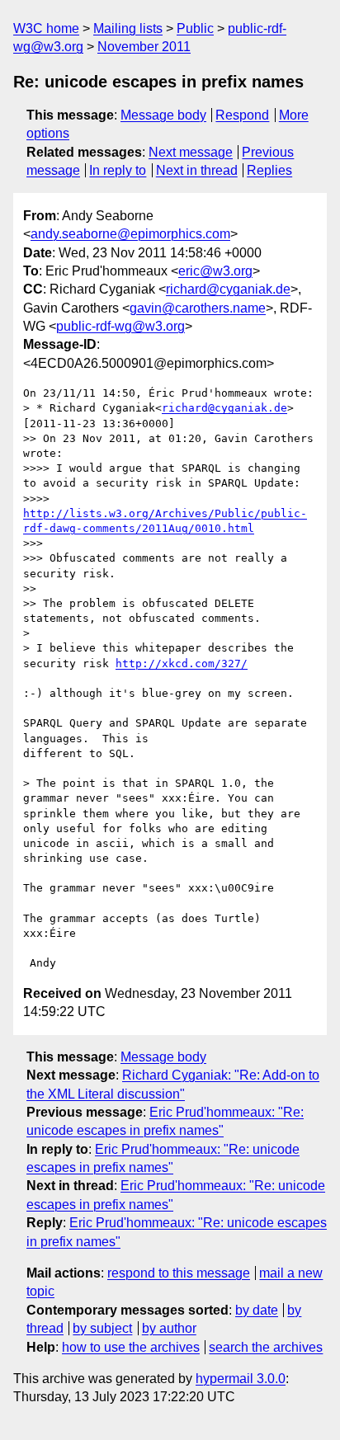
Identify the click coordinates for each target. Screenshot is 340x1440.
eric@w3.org (215, 271)
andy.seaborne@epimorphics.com (130, 234)
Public (195, 28)
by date (256, 1310)
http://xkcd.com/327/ (182, 663)
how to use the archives (131, 1347)
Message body (163, 115)
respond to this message (178, 1273)
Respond (242, 115)
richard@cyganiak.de (228, 289)
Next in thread (197, 170)
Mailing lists (128, 28)
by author (169, 1328)
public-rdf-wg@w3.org (120, 326)
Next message (191, 152)
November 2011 (144, 47)
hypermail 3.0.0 (241, 1379)
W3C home (46, 28)
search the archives (266, 1347)
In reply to (117, 170)
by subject (102, 1328)
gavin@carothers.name (198, 308)
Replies (269, 170)
